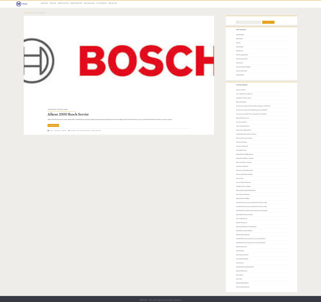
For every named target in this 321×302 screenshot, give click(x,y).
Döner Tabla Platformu (241, 218)
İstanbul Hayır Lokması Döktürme (244, 230)
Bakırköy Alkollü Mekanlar (242, 283)
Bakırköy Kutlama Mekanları (243, 234)
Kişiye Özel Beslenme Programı (244, 162)
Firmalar (53, 3)
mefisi (65, 109)
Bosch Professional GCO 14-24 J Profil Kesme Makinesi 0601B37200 (253, 106)
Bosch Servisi (96, 130)
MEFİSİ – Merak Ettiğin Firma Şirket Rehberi (160, 300)
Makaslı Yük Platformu (241, 271)
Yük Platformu (239, 51)
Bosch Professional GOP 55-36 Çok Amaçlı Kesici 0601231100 (251, 114)
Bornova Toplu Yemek (241, 71)
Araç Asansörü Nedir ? (241, 122)
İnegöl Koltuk (63, 3)
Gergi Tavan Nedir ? (241, 90)
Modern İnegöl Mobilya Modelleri (244, 174)
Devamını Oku (54, 126)
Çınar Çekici (239, 279)
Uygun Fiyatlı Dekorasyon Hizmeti (244, 214)
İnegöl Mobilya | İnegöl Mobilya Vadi (245, 267)
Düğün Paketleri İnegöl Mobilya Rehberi (246, 190)
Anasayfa (28, 13)
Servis (64, 130)
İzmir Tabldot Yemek (241, 150)
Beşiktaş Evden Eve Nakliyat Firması (244, 154)
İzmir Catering (239, 178)
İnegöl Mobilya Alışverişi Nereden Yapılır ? (246, 134)
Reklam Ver (113, 3)
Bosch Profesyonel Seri (242, 59)
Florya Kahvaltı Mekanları (242, 259)
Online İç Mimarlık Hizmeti (243, 126)
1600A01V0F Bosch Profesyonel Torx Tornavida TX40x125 (250, 238)
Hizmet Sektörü (76, 3)
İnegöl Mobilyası (240, 34)
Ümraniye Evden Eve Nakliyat (243, 67)
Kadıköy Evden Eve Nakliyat (242, 198)
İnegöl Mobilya (239, 47)
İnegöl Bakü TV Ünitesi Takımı (243, 98)
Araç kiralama (89, 3)
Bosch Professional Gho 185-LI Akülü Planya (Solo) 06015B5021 (251, 110)
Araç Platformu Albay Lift (242, 166)
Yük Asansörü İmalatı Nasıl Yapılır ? (244, 170)
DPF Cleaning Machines (242, 55)
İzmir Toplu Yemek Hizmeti (243, 194)
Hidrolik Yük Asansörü (241, 222)
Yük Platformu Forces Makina (243, 186)
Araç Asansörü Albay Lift (242, 146)
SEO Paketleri (239, 38)
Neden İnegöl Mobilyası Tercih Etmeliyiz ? (246, 226)
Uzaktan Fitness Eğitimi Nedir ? (243, 130)
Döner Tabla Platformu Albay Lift (244, 94)
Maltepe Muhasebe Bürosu (242, 118)
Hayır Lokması (239, 275)
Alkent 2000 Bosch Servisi (119, 61)
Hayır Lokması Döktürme (242, 254)
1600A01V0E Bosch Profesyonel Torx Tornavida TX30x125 (250, 242)
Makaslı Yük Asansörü (241, 246)
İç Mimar (238, 42)
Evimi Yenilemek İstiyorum (242, 287)
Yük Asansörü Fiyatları (241, 142)
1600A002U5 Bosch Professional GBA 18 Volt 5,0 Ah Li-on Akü (251, 202)
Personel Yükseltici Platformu (243, 182)
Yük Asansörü (239, 63)
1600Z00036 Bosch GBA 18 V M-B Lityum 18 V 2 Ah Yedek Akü (251, 210)
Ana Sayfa (44, 3)
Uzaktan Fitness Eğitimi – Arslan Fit (244, 158)
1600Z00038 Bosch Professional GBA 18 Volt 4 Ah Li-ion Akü (251, 206)
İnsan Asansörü (240, 263)
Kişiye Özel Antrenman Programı (244, 138)
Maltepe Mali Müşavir (241, 102)
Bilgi (51, 130)
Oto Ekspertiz (101, 3)
